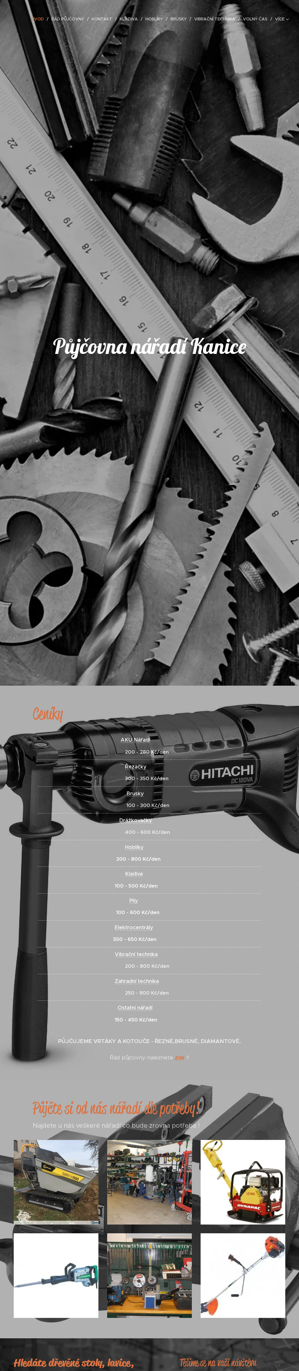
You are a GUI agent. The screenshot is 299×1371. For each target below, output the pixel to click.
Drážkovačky (135, 820)
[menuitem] (39, 19)
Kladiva (134, 874)
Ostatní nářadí (135, 1008)
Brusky (135, 793)
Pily (133, 900)
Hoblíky (134, 847)
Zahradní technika (137, 981)
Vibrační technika (136, 954)
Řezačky (136, 767)
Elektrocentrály (134, 927)
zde (180, 1057)
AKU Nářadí (135, 740)
